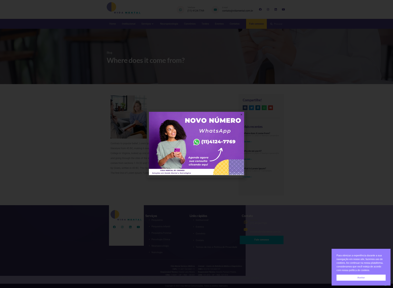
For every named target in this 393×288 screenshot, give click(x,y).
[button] (241, 114)
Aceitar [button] (361, 277)
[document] (196, 144)
